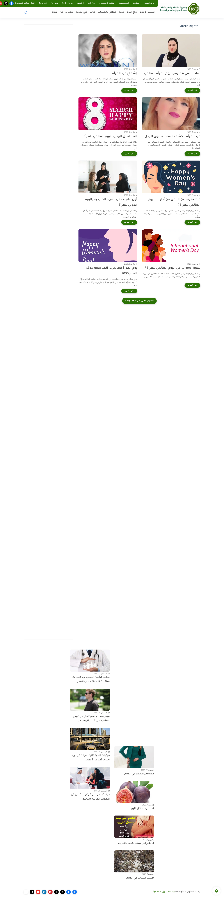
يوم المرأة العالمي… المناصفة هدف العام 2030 (111, 271)
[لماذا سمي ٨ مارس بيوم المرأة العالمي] (171, 50)
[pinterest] (50, 892)
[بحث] (26, 12)
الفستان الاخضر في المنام (139, 774)
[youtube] (38, 892)
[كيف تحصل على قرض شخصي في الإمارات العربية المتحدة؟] (90, 778)
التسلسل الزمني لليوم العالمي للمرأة (110, 136)
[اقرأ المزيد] (192, 90)
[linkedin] (44, 892)
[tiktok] (32, 892)
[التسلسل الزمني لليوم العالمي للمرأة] (107, 113)
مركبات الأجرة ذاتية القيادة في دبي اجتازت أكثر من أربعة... (91, 757)
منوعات (69, 12)
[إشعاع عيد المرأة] (107, 50)
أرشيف (80, 3)
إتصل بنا (136, 3)
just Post (91, 3)
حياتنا (93, 12)
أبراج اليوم (132, 12)
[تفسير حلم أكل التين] (134, 792)
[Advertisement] (49, 73)
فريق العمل (149, 3)
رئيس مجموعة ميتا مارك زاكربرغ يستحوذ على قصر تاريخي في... (91, 718)
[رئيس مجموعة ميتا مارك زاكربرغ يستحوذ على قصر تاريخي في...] (90, 700)
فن (61, 12)
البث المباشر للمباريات (25, 3)
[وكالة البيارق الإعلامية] (180, 8)
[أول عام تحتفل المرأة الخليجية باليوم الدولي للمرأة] (107, 177)
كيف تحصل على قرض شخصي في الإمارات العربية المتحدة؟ (90, 796)
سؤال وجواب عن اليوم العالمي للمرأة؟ (172, 268)
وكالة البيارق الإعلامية (164, 892)
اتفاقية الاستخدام (107, 3)
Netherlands (67, 3)
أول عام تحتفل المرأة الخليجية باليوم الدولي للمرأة (111, 202)
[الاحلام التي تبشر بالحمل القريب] (134, 827)
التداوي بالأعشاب (107, 12)
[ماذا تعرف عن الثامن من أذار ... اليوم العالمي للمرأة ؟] (171, 177)
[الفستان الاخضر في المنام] (134, 757)
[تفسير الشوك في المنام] (134, 861)
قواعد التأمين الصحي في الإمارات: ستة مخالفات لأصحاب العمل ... (91, 679)
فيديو (54, 12)
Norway (54, 3)
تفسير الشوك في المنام (140, 878)
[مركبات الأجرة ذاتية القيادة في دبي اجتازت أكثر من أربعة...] (90, 739)
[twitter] (6, 3)
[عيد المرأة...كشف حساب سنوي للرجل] (171, 113)
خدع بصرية (82, 12)
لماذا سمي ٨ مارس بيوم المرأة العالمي (172, 73)
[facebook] (11, 3)
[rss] (26, 892)
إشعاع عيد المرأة (124, 73)
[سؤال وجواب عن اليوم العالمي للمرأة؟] (171, 245)
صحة (121, 12)
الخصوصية (124, 3)
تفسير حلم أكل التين (142, 808)
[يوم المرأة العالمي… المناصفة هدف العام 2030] (107, 245)
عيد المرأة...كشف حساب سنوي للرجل (172, 136)
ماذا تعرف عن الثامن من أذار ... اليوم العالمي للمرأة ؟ (174, 202)
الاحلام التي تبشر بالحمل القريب (136, 843)
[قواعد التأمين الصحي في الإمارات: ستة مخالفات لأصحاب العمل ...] (90, 660)
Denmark (43, 3)
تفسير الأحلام (147, 12)
